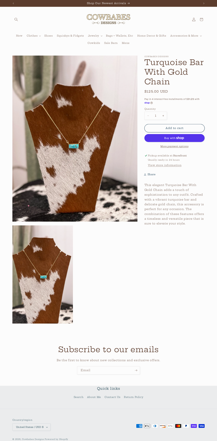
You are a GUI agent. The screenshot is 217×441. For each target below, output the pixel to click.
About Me (94, 397)
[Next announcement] (203, 3)
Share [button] (152, 174)
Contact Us (112, 397)
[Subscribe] (136, 370)
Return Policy (133, 397)
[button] (16, 19)
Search (79, 397)
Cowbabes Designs (33, 439)
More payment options (174, 146)
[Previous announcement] (13, 3)
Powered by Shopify (56, 439)
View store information (165, 165)
